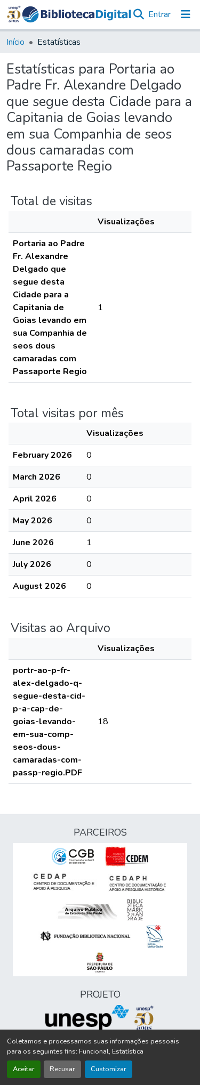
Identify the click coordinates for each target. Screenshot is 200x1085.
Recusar (62, 1069)
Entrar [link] (159, 14)
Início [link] (15, 42)
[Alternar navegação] (186, 14)
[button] (76, 14)
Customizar (108, 1069)
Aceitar (24, 1069)
